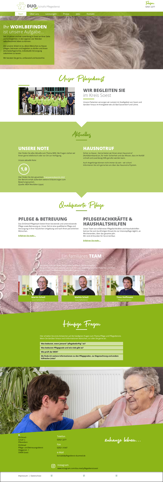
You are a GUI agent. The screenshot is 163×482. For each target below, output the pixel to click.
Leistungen (51, 13)
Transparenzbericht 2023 (54, 177)
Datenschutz (36, 476)
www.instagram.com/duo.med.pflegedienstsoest (77, 468)
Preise (66, 13)
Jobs (78, 13)
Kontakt (90, 13)
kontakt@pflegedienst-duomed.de (71, 455)
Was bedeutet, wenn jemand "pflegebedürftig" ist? (63, 343)
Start (20, 13)
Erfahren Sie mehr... (27, 236)
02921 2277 (150, 4)
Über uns (34, 13)
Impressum (23, 476)
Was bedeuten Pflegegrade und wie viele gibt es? (62, 348)
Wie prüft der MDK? (49, 352)
